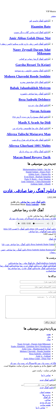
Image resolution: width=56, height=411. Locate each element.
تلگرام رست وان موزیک (45, 218)
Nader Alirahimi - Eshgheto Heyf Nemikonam (31, 346)
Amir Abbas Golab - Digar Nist (37, 358)
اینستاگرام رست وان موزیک (22, 218)
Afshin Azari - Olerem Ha (39, 174)
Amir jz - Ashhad (43, 356)
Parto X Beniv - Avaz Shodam (37, 179)
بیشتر (53, 16)
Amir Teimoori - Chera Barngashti (36, 181)
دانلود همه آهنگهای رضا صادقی (42, 231)
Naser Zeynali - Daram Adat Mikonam (34, 344)
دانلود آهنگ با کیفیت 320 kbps (16, 229)
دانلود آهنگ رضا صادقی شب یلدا (16, 244)
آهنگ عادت (36, 263)
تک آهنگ (52, 239)
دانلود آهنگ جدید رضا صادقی (26, 266)
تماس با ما (46, 375)
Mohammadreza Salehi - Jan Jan (37, 169)
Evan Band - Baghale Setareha (37, 177)
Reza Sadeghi (32, 204)
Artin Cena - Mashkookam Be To (36, 349)
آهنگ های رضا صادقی (22, 263)
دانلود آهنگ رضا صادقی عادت (29, 190)
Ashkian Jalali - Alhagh (40, 184)
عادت (48, 271)
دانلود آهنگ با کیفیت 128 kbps (42, 229)
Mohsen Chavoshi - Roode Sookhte (35, 351)
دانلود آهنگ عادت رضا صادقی (24, 268)
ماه (49, 337)
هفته (48, 334)
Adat (42, 263)
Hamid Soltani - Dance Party (38, 172)
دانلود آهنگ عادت (44, 268)
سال (48, 339)
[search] (22, 385)
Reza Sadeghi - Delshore (40, 354)
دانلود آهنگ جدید (38, 202)
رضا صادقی (25, 202)
